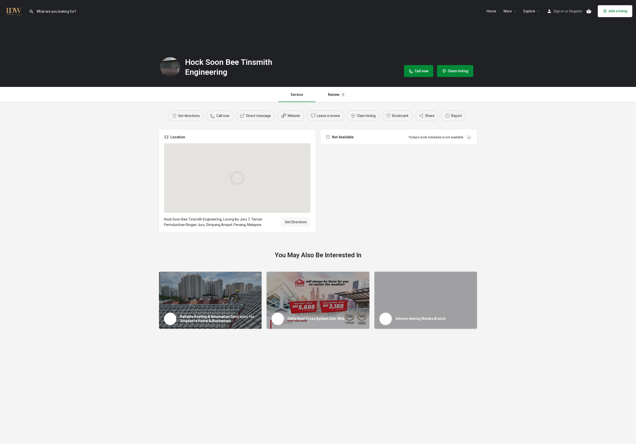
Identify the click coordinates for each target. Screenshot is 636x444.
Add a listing (617, 11)
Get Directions (296, 222)
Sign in (559, 11)
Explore (529, 11)
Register (575, 11)
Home (491, 11)
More (508, 11)
